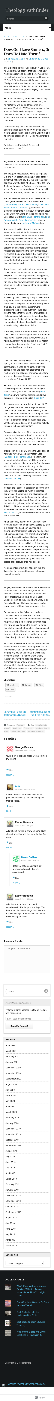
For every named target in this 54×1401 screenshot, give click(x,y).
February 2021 (13, 1056)
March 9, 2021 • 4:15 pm (30, 861)
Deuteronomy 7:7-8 (14, 204)
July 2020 (10, 1089)
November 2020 (13, 1073)
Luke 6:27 (39, 397)
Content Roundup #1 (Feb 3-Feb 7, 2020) (40, 713)
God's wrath (28, 728)
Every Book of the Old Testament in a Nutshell (15, 713)
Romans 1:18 (39, 216)
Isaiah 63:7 (43, 204)
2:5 (47, 216)
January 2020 (12, 1123)
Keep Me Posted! (19, 1026)
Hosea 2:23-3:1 (11, 207)
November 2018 (13, 1200)
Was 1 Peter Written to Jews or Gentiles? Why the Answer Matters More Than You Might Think (31, 1290)
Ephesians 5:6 (10, 219)
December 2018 (13, 1195)
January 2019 (12, 1189)
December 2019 (13, 1128)
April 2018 (10, 1239)
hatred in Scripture (18, 731)
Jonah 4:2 (24, 207)
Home (7, 36)
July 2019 (10, 1156)
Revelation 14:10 (27, 219)
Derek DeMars (16, 59)
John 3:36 (26, 216)
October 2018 (12, 1206)
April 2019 (10, 1173)
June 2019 (11, 1162)
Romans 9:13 (25, 456)
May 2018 (10, 1234)
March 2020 (11, 1111)
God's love (17, 728)
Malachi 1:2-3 (11, 456)
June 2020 (11, 1095)
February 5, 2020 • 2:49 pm (25, 750)
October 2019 (12, 1139)
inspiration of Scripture (36, 731)
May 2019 (10, 1167)
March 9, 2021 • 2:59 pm (24, 826)
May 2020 (10, 1100)
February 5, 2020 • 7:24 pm (25, 789)
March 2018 (11, 1245)
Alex (17, 786)
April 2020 (10, 1106)
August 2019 (12, 1150)
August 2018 (12, 1217)
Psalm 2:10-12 (11, 512)
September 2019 (13, 1145)
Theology (19, 36)
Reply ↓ (10, 774)
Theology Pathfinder (27, 10)
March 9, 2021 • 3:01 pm (24, 899)
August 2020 (12, 1084)
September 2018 (13, 1212)
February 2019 (13, 1184)
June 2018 (11, 1228)
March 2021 (11, 1050)
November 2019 (13, 1134)
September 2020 (13, 1078)
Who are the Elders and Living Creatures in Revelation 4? (30, 1333)
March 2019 (11, 1178)
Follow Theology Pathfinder (18, 1003)
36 (19, 478)
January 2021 (12, 1061)
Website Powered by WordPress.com (26, 1384)
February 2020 (13, 1117)
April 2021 (10, 1045)
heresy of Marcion (31, 222)
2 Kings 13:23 (30, 204)
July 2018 (10, 1223)
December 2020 (13, 1067)
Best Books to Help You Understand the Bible (27, 1313)
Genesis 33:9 (10, 478)
